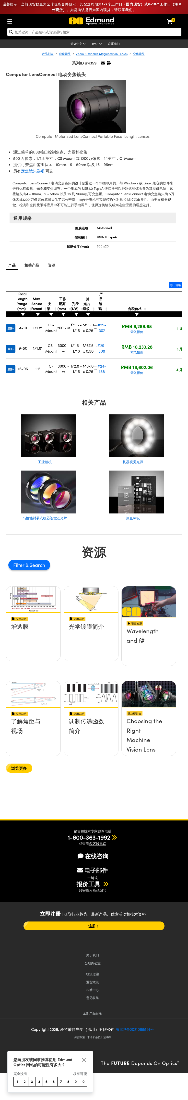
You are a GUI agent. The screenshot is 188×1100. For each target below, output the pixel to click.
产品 (12, 265)
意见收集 (92, 998)
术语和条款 (94, 1037)
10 (82, 1081)
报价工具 (89, 884)
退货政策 (92, 982)
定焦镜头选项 (33, 170)
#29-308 (101, 348)
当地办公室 (93, 963)
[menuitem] (11, 20)
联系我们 (114, 44)
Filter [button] (19, 565)
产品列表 (48, 54)
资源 (52, 265)
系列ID (78, 62)
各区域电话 (97, 843)
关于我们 (92, 955)
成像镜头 (65, 54)
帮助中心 (92, 990)
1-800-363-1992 (89, 837)
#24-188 (101, 368)
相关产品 (31, 265)
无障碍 (107, 1037)
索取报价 (136, 332)
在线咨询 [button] (96, 855)
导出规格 (175, 285)
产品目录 (92, 1013)
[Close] (84, 1060)
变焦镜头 (139, 54)
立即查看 (33, 643)
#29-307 (101, 327)
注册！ (93, 925)
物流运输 (92, 974)
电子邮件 (96, 870)
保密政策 (79, 1037)
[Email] (103, 62)
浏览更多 (19, 768)
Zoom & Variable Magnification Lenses (102, 54)
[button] (108, 62)
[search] (94, 32)
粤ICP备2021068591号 (135, 1029)
